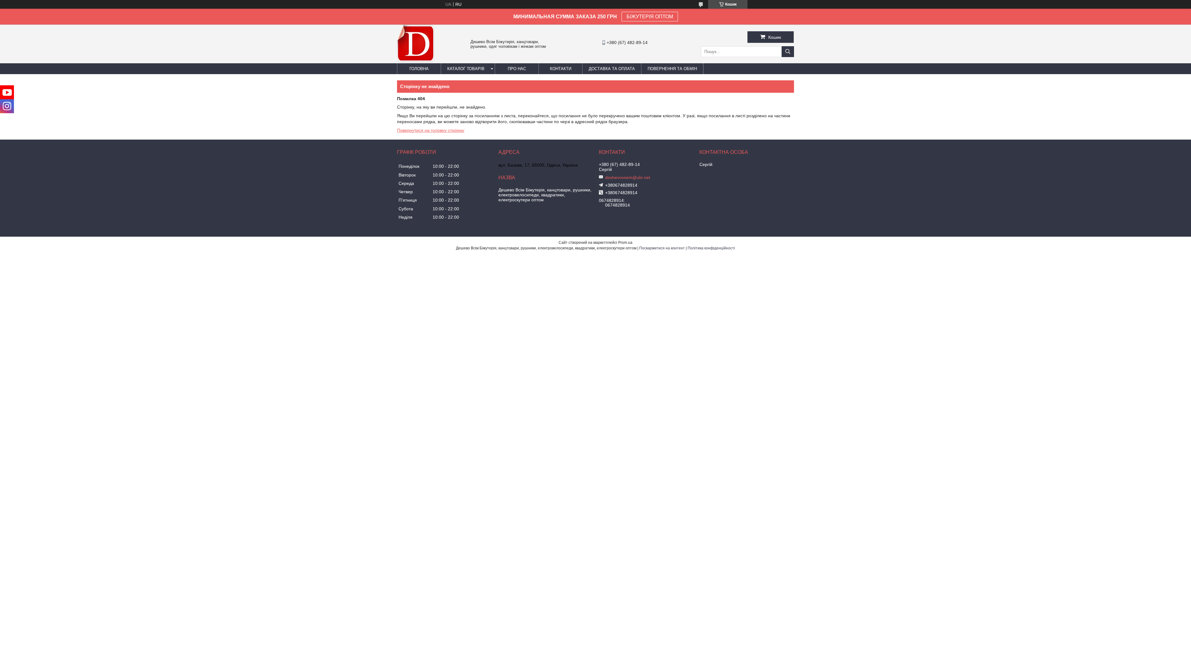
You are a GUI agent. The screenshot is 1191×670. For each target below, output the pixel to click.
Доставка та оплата (612, 68)
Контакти (560, 68)
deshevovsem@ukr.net (627, 177)
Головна (419, 68)
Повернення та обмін (672, 68)
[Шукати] (788, 51)
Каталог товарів (465, 68)
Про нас (517, 68)
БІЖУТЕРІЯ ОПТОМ (650, 16)
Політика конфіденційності (711, 248)
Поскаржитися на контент (662, 248)
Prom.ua (625, 242)
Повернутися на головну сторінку (430, 130)
